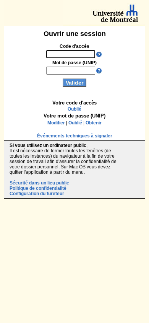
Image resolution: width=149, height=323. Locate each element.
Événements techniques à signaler (74, 136)
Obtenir (94, 123)
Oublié (74, 109)
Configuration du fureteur (37, 193)
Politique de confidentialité (38, 188)
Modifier (56, 123)
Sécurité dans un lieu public (39, 183)
